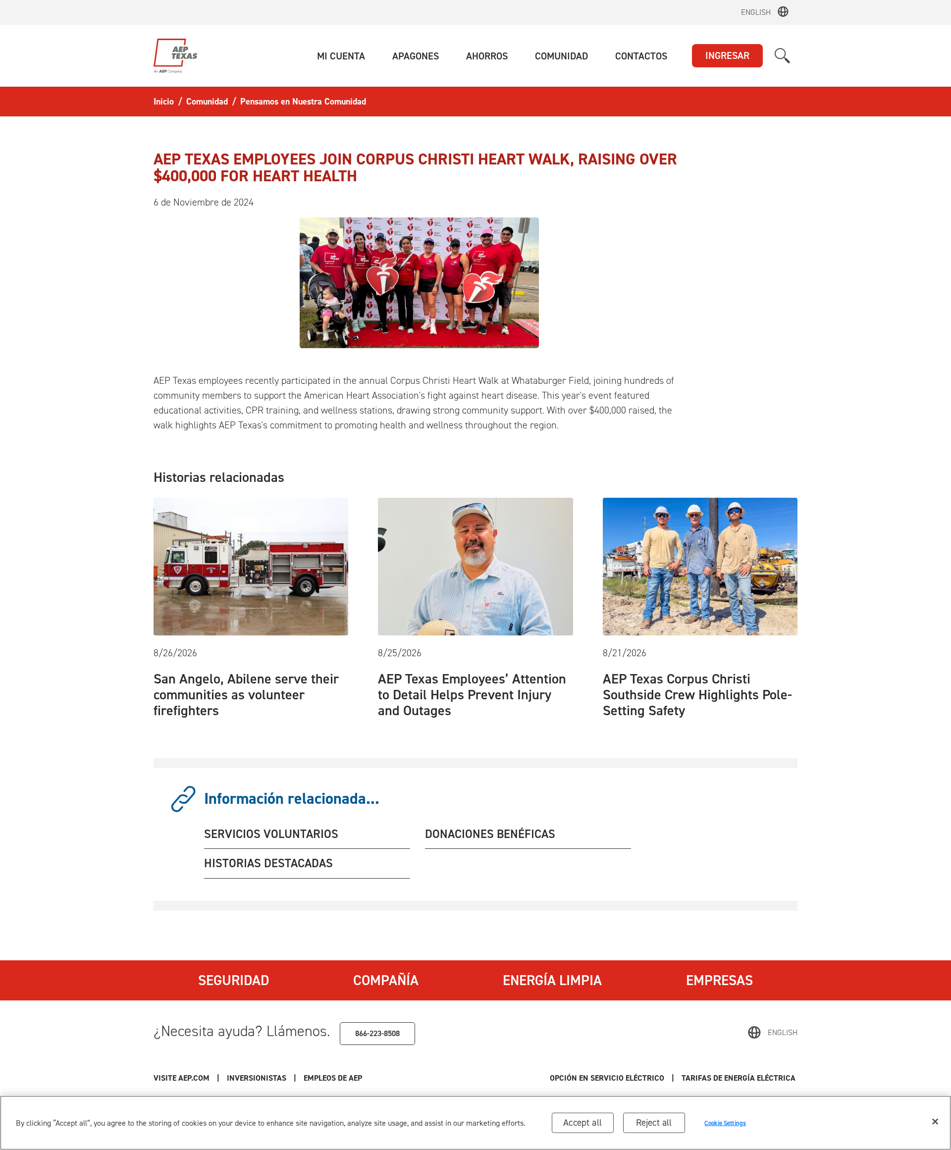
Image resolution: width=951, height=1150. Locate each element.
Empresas (719, 980)
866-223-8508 (377, 1033)
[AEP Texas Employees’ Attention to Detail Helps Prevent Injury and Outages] (475, 565)
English (756, 12)
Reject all (654, 1122)
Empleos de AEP (333, 1078)
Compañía (386, 980)
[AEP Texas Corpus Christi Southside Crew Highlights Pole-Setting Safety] (700, 565)
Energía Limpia (552, 980)
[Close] (935, 1122)
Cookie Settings (725, 1122)
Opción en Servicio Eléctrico (607, 1078)
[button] (341, 56)
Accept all (582, 1122)
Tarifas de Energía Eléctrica (739, 1078)
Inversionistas (256, 1078)
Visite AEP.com (182, 1078)
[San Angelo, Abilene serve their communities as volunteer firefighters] (251, 565)
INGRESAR (727, 55)
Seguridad (233, 980)
